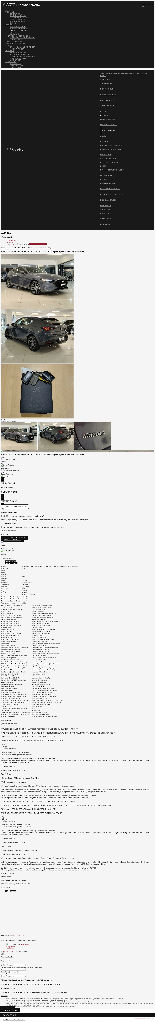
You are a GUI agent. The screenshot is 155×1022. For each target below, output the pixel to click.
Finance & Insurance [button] (17, 36)
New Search (9, 242)
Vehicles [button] (10, 12)
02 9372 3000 (142, 73)
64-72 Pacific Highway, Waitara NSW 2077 (118, 73)
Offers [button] (9, 25)
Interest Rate (5, 974)
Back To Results (10, 240)
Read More (4, 873)
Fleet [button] (8, 45)
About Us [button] (10, 62)
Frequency (4, 961)
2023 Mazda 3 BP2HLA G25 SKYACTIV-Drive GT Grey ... (27, 248)
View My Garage (26, 244)
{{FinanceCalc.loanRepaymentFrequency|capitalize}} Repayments (21, 967)
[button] (77, 996)
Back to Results (12, 540)
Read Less (11, 873)
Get (10, 891)
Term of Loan (5, 972)
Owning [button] (9, 51)
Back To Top (9, 948)
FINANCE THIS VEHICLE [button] (14, 1020)
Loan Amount (5, 963)
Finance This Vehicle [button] (15, 506)
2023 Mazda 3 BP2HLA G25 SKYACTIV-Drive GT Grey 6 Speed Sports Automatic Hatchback (42, 251)
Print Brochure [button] (18, 935)
